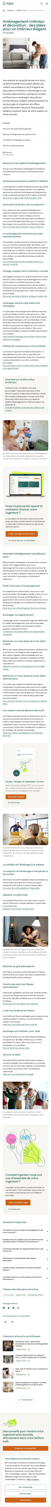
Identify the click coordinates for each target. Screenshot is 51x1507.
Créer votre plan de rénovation (21, 534)
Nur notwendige (25, 1487)
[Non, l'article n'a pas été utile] (12, 1322)
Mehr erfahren (33, 1479)
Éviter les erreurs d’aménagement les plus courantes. (24, 608)
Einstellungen (25, 1494)
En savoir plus (14, 802)
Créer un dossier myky (18, 1202)
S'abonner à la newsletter (25, 1448)
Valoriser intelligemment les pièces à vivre (19, 134)
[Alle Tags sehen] (28, 1349)
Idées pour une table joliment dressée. (18, 1074)
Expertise (10, 10)
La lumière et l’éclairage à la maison (16, 140)
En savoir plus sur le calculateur (22, 540)
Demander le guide (16, 797)
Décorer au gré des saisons (13, 146)
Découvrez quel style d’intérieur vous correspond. (23, 227)
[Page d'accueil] (4, 10)
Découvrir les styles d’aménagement (17, 129)
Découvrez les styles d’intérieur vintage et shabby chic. (25, 296)
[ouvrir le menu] (46, 3)
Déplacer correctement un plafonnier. (18, 909)
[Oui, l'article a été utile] (5, 1322)
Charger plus (26, 1400)
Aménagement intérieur (35, 1295)
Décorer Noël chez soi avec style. (16, 1048)
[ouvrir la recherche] (41, 3)
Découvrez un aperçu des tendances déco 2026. (22, 198)
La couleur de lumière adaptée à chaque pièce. (21, 888)
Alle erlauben (25, 1500)
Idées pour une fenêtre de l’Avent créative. (20, 1024)
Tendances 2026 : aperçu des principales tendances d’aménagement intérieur (31, 1344)
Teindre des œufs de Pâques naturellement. (20, 1004)
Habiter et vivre (21, 10)
